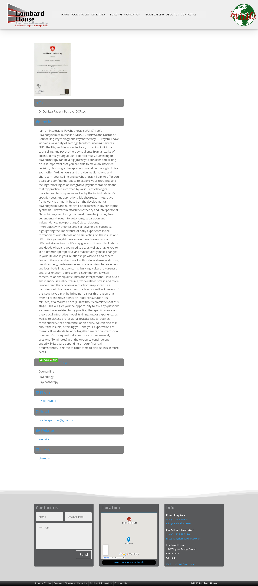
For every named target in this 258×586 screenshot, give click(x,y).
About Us (172, 14)
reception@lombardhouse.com (183, 538)
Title (42, 102)
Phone (45, 392)
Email (44, 411)
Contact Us (189, 14)
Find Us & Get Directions (180, 564)
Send (84, 554)
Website (47, 430)
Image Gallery (154, 14)
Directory (98, 14)
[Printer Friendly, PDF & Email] (48, 359)
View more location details (129, 562)
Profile (46, 121)
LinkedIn (47, 449)
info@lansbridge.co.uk (178, 523)
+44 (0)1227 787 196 (178, 534)
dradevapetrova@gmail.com (57, 420)
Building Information (125, 14)
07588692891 (47, 401)
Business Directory (64, 583)
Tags (64, 362)
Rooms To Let (80, 14)
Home (65, 14)
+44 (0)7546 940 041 (178, 519)
